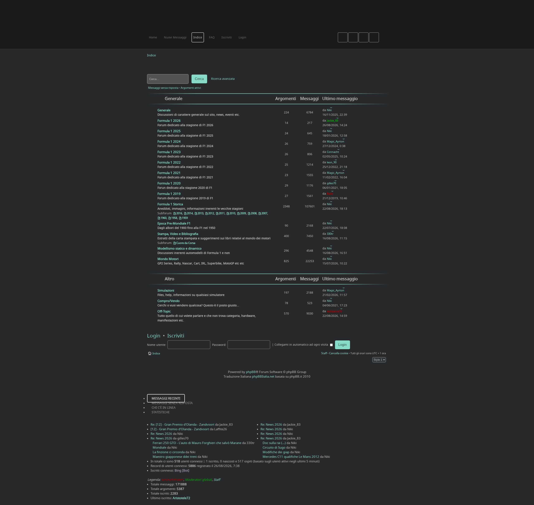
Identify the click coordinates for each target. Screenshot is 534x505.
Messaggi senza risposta (163, 88)
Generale (173, 98)
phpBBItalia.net (263, 376)
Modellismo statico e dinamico (179, 248)
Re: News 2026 (161, 433)
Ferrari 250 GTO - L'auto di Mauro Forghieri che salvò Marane (197, 443)
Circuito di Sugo (274, 447)
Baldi (330, 193)
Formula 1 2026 (169, 120)
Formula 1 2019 (169, 194)
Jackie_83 (332, 120)
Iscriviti (175, 335)
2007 (264, 213)
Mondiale (159, 447)
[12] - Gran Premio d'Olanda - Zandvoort (180, 429)
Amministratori (172, 479)
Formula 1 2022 (169, 162)
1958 (174, 218)
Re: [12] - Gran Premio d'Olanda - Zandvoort (182, 424)
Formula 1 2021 (169, 173)
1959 (185, 218)
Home (153, 37)
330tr (330, 234)
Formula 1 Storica (170, 204)
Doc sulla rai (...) (274, 443)
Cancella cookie (338, 353)
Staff (324, 353)
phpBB (251, 372)
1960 (163, 218)
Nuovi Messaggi (175, 37)
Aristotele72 (181, 498)
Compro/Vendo (168, 301)
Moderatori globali (198, 479)
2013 (200, 213)
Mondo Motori (168, 259)
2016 (179, 213)
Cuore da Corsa (185, 243)
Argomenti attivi (191, 88)
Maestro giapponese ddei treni (175, 456)
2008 (254, 213)
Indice (151, 55)
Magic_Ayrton (335, 141)
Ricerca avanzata (223, 79)
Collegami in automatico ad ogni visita (302, 344)
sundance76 (334, 311)
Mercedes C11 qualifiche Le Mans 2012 (291, 456)
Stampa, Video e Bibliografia (177, 234)
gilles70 (331, 183)
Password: (219, 345)
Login (153, 335)
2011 (222, 213)
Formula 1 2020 (169, 183)
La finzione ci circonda (169, 452)
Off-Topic (164, 311)
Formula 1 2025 (169, 131)
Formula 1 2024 (169, 141)
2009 (243, 213)
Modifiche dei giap (276, 452)
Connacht (333, 152)
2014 (190, 213)
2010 (232, 213)
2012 (211, 213)
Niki (329, 110)
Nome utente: (156, 345)
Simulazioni (165, 290)
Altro (169, 279)
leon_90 (331, 162)
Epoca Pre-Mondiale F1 (174, 223)
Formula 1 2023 (169, 152)
